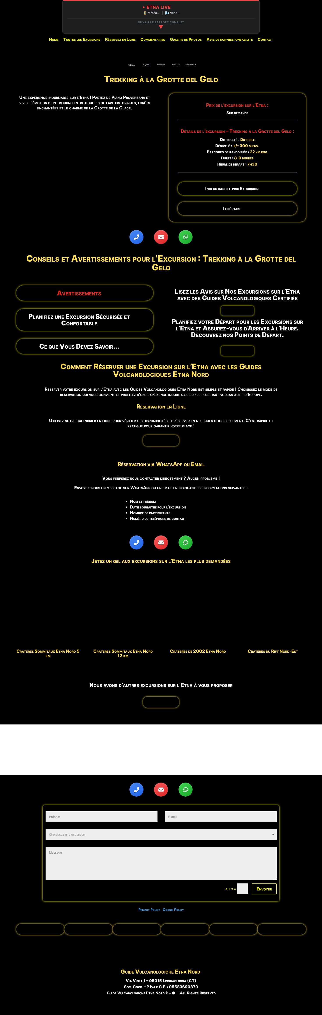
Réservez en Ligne (120, 40)
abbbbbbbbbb (237, 310)
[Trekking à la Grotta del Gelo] (84, 196)
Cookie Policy (173, 909)
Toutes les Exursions (81, 40)
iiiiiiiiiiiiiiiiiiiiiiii (161, 440)
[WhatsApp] (186, 237)
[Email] (161, 237)
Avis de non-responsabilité (230, 40)
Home (53, 40)
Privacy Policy (150, 909)
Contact (265, 40)
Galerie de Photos (186, 40)
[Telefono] (136, 237)
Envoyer (264, 889)
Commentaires (152, 40)
